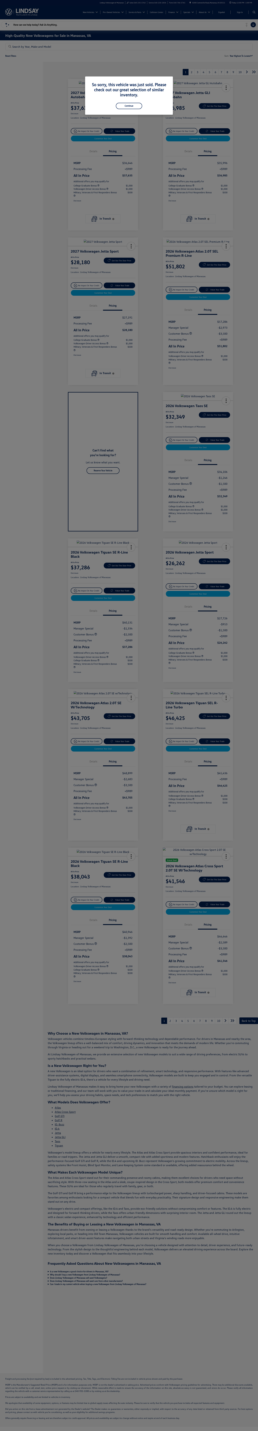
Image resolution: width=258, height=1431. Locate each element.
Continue (129, 105)
